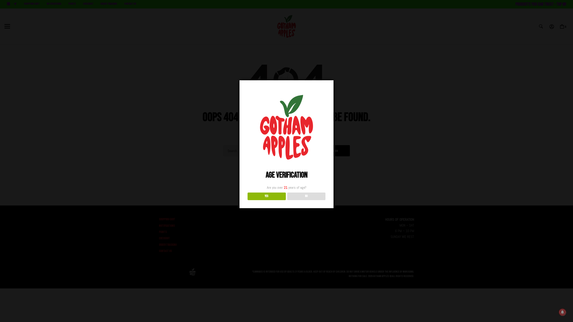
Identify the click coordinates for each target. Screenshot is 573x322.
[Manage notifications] (562, 312)
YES (266, 196)
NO (306, 196)
